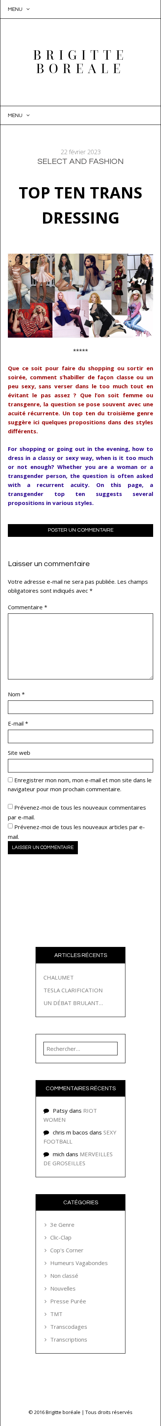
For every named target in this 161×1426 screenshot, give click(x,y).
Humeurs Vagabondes (79, 1263)
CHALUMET (58, 977)
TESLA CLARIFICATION (73, 990)
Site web (19, 752)
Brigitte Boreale (80, 62)
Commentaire (27, 607)
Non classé (64, 1275)
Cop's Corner (66, 1250)
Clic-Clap (61, 1237)
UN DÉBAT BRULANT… (73, 1003)
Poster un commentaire (80, 530)
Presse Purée (68, 1301)
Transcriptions (68, 1339)
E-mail (18, 723)
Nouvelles (63, 1288)
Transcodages (68, 1326)
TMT (56, 1314)
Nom (16, 694)
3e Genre (62, 1224)
